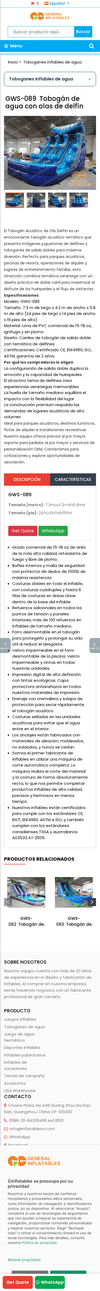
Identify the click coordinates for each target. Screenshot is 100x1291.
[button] (91, 46)
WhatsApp (53, 531)
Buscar (83, 31)
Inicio (13, 62)
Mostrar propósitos (24, 1259)
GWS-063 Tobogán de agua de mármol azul (74, 922)
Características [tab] (73, 479)
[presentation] (8, 902)
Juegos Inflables (20, 1019)
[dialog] (50, 1218)
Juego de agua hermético (19, 1037)
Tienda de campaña (24, 1076)
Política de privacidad (39, 1242)
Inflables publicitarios (25, 1055)
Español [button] (57, 3)
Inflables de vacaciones (15, 1065)
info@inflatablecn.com (32, 1129)
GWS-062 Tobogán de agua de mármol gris (26, 922)
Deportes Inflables (22, 1047)
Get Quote (23, 531)
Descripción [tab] (27, 479)
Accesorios (15, 1083)
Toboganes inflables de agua (52, 62)
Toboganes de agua (24, 1027)
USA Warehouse (20, 1090)
